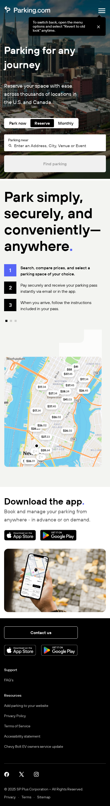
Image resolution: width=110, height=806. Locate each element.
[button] (98, 26)
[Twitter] (23, 774)
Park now (17, 123)
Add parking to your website (26, 705)
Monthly (65, 123)
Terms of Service (17, 726)
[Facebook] (8, 774)
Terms (26, 797)
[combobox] (57, 145)
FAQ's (8, 680)
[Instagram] (38, 774)
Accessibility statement (22, 736)
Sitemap (43, 797)
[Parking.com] (27, 11)
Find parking (55, 163)
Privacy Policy (15, 716)
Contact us (40, 632)
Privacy (10, 797)
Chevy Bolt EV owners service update (33, 746)
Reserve (42, 123)
